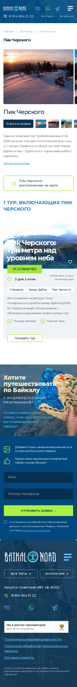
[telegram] (57, 8)
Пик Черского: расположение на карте (38, 183)
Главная (8, 31)
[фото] (41, 124)
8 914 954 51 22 (21, 16)
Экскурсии (66, 16)
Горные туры (56, 320)
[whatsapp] (47, 8)
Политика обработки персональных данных (36, 648)
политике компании (36, 530)
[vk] (37, 8)
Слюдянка (16, 289)
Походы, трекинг (25, 320)
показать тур (25, 338)
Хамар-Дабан (38, 289)
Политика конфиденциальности (33, 639)
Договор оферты (19, 658)
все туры (19, 573)
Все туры (47, 16)
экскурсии (55, 573)
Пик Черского (61, 289)
